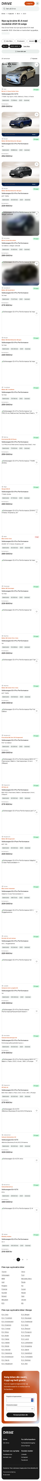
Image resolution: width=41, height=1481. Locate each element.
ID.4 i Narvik (5, 1360)
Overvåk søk (21, 51)
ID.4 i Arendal (25, 1335)
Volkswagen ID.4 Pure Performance (15, 841)
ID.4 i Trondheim (7, 1318)
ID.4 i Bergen (25, 1314)
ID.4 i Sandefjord (26, 1353)
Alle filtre (9, 41)
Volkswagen (5, 1275)
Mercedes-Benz (26, 1278)
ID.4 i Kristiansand (7, 1321)
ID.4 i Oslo (5, 1314)
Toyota (4, 1271)
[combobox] (20, 8)
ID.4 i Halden (6, 1342)
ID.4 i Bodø (5, 1335)
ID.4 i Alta (24, 1363)
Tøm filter (26, 46)
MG (22, 1303)
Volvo (23, 1271)
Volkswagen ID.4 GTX (10, 94)
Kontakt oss (7, 1457)
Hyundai (4, 1292)
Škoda (23, 1282)
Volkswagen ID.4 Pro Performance (15, 144)
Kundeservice (7, 1454)
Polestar (4, 1289)
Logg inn (30, 3)
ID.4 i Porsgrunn (26, 1332)
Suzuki (23, 1289)
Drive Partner (25, 1445)
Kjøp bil (11, 13)
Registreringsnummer (14, 1396)
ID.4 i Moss (5, 1332)
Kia (22, 1285)
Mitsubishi (5, 1299)
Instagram (24, 1457)
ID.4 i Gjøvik (25, 1349)
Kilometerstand (11, 1405)
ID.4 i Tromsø (6, 1328)
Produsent (20, 41)
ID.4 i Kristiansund (7, 1356)
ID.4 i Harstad (6, 1349)
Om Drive (6, 1443)
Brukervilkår (6, 1474)
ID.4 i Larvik (25, 1339)
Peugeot (4, 1285)
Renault (4, 1296)
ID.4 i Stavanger (26, 1318)
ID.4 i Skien (24, 1325)
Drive (3, 13)
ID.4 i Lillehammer (27, 1342)
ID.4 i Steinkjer (26, 1360)
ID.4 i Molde (5, 1346)
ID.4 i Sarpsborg (7, 1353)
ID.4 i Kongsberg (26, 1346)
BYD (3, 1303)
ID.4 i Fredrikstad (26, 1321)
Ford (22, 1275)
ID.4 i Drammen (6, 1325)
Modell (32, 41)
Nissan (23, 1292)
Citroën (23, 1299)
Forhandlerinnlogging (28, 1443)
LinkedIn (24, 1454)
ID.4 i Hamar (5, 1339)
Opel (22, 1296)
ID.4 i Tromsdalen (27, 1356)
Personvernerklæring (9, 1472)
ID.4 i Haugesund (7, 1363)
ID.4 (18, 13)
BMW (3, 1278)
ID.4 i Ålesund (25, 1328)
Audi (3, 1282)
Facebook (24, 1460)
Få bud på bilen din (20, 1415)
